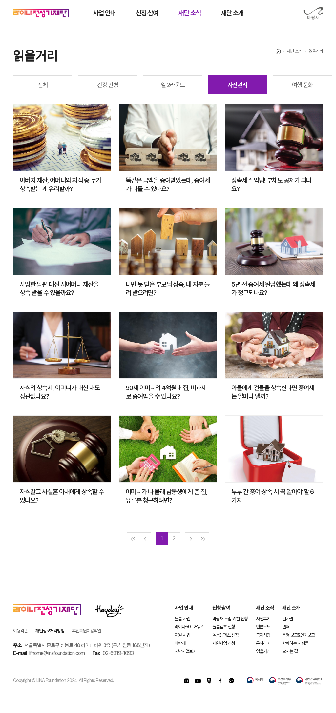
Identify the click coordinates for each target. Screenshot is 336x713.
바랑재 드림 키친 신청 (230, 618)
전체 (43, 84)
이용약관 (20, 630)
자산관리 (237, 84)
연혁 (285, 626)
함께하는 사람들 (295, 643)
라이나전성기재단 (41, 13)
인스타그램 (187, 681)
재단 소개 (232, 13)
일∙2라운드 (173, 84)
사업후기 (263, 618)
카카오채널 (231, 681)
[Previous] (145, 539)
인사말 (287, 618)
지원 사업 (182, 635)
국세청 (255, 681)
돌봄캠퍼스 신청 (225, 635)
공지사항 (263, 635)
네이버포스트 (209, 681)
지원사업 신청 (223, 643)
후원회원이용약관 (86, 630)
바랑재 (313, 13)
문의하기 (263, 643)
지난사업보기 (185, 651)
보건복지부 (280, 681)
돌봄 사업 (182, 618)
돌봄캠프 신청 (223, 626)
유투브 (198, 681)
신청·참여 (147, 13)
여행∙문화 (302, 84)
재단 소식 (189, 13)
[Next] (191, 539)
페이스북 (220, 681)
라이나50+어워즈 (189, 626)
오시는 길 (290, 651)
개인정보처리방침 (49, 630)
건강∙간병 (107, 84)
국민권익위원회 (309, 681)
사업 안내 (104, 13)
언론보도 (263, 626)
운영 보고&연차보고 (298, 635)
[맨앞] (132, 539)
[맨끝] (203, 539)
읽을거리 (263, 651)
